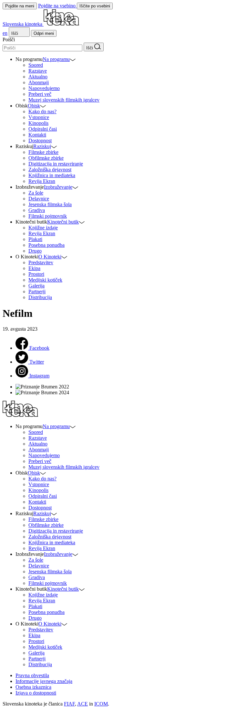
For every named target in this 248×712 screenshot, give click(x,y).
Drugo (35, 251)
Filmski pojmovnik (47, 216)
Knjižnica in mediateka (51, 175)
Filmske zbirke (43, 152)
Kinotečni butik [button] (63, 222)
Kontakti (37, 134)
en (5, 33)
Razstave (37, 71)
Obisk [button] (34, 105)
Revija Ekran (41, 181)
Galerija (36, 285)
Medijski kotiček (45, 280)
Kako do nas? (42, 111)
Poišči (9, 39)
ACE (82, 704)
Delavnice (38, 198)
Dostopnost (40, 140)
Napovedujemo (44, 88)
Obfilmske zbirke (46, 158)
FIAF (69, 704)
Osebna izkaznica (33, 687)
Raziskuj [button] (42, 146)
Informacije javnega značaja (44, 681)
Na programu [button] (56, 59)
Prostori (36, 274)
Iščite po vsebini (94, 6)
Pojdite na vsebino (57, 5)
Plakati (35, 239)
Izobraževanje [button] (58, 187)
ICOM (101, 704)
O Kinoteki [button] (49, 256)
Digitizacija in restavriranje (55, 163)
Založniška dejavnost (49, 169)
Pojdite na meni (19, 6)
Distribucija (40, 297)
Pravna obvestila (32, 675)
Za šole (35, 193)
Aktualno (37, 76)
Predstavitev (40, 262)
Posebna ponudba (46, 245)
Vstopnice (38, 117)
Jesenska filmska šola (50, 204)
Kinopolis (38, 123)
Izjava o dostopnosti (36, 693)
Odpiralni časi (42, 129)
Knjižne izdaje (43, 227)
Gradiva (36, 210)
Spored (35, 65)
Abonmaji (38, 82)
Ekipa (34, 268)
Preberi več (39, 94)
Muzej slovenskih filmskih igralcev (63, 100)
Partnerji (37, 291)
